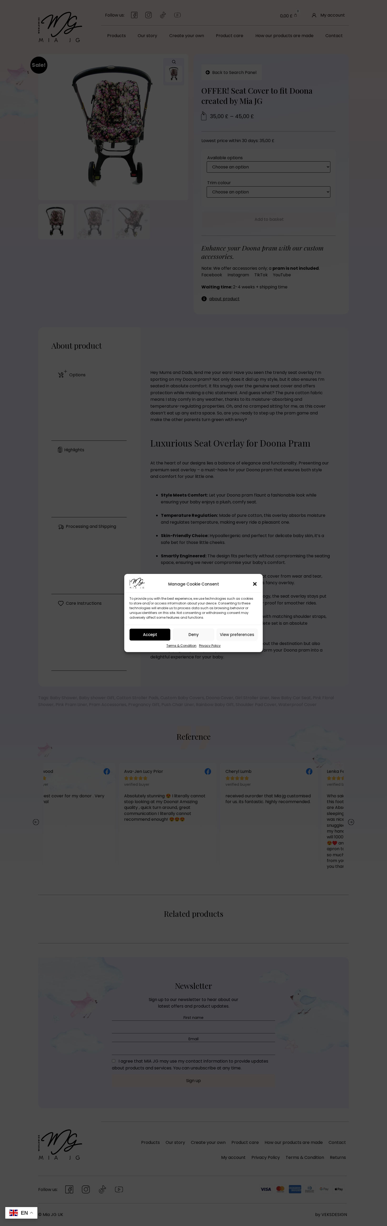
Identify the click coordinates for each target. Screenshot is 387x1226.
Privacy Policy (210, 645)
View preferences (237, 634)
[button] (254, 584)
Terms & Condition (181, 645)
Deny (193, 634)
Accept (150, 634)
